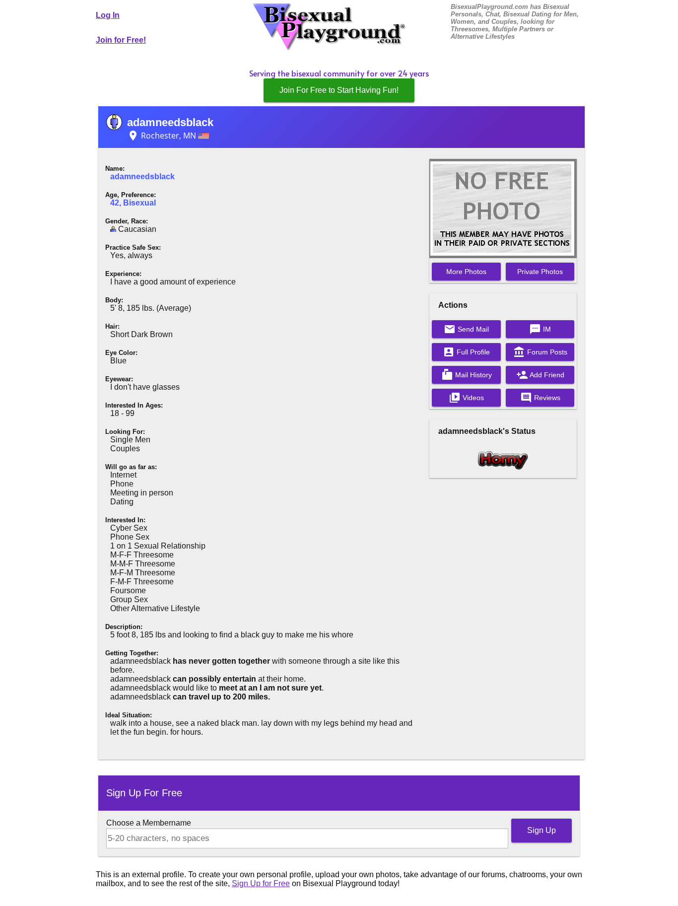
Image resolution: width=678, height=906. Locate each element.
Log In (108, 15)
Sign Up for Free (261, 883)
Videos (466, 398)
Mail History (466, 375)
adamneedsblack (170, 122)
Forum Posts (540, 352)
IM (540, 329)
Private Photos (540, 272)
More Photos (466, 272)
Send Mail (466, 329)
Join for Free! (121, 40)
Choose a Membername (148, 823)
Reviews (540, 398)
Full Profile (466, 352)
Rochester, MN (162, 135)
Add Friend (540, 375)
